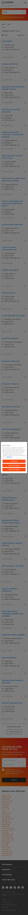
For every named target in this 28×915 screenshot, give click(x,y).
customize (14, 461)
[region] (14, 457)
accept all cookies (14, 469)
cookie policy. (9, 456)
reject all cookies (14, 465)
